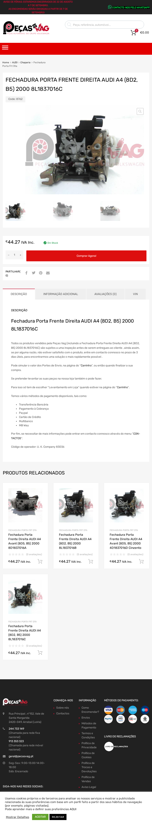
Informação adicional (60, 294)
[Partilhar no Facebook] (25, 273)
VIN (135, 294)
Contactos (62, 713)
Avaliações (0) (105, 294)
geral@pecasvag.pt (21, 756)
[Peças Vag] (27, 33)
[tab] (19, 294)
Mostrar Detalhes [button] (17, 817)
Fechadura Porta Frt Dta (22, 530)
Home (5, 62)
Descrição (19, 294)
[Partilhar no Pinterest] (40, 273)
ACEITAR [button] (40, 816)
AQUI (73, 809)
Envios (86, 717)
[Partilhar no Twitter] (33, 273)
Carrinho (86, 365)
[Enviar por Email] (47, 273)
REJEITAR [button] (58, 816)
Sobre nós (62, 707)
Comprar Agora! (86, 256)
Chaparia (25, 62)
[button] (140, 111)
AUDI (14, 62)
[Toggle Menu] (5, 49)
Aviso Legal (89, 787)
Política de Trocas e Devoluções (89, 767)
